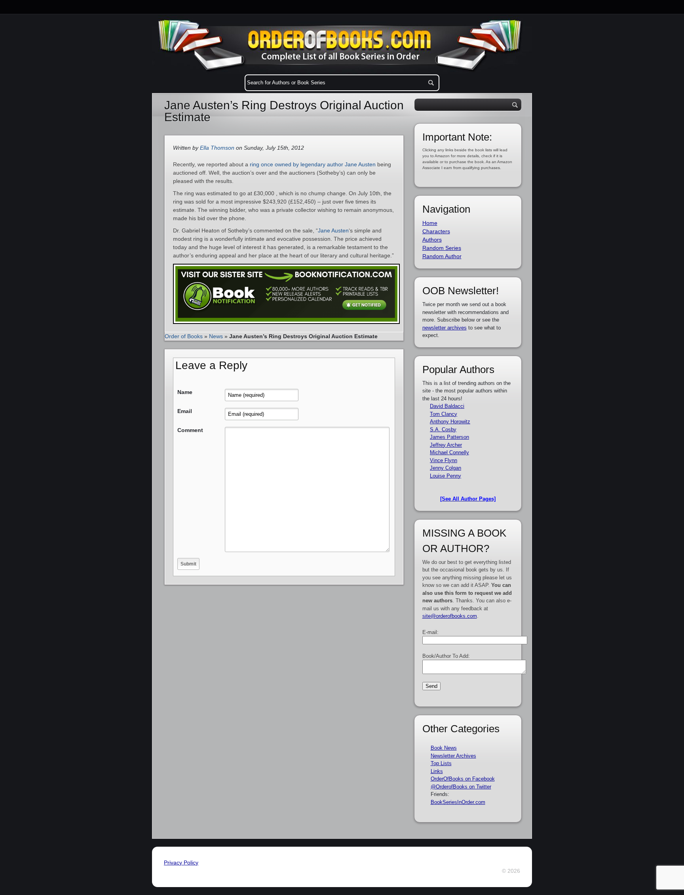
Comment (190, 430)
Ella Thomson (217, 148)
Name (184, 392)
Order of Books (184, 336)
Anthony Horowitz (450, 422)
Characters (436, 231)
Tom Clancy (443, 414)
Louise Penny (445, 476)
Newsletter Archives (453, 756)
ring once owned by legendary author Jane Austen (313, 164)
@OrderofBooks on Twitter (461, 787)
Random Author (442, 256)
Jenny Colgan (445, 468)
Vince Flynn (443, 460)
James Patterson (449, 437)
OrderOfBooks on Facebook (463, 779)
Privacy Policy (181, 862)
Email (184, 411)
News (216, 336)
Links (437, 771)
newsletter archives (444, 328)
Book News (444, 748)
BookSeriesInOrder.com (458, 802)
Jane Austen (333, 230)
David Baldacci (447, 406)
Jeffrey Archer (446, 445)
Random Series (441, 248)
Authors (432, 239)
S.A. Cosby (443, 429)
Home (429, 223)
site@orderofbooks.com (449, 616)
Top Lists (441, 763)
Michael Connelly (449, 452)
